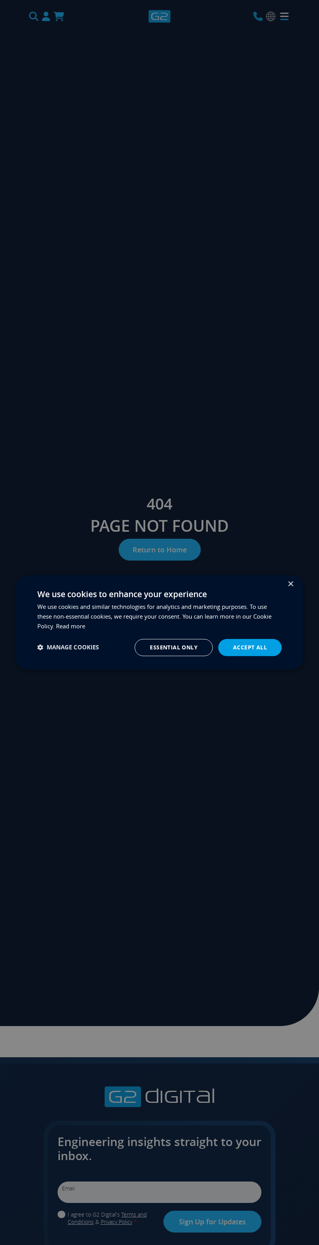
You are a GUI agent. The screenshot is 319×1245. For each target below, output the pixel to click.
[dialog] (159, 622)
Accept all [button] (250, 647)
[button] (68, 647)
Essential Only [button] (174, 647)
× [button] (290, 584)
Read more (70, 626)
